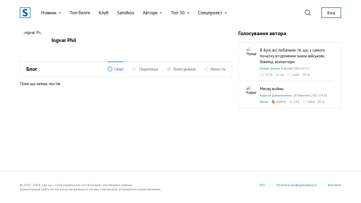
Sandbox (125, 13)
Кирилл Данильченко (276, 95)
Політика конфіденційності (296, 185)
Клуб (104, 13)
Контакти (334, 185)
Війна (264, 102)
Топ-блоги (80, 13)
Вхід (331, 12)
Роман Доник (270, 68)
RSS (262, 185)
